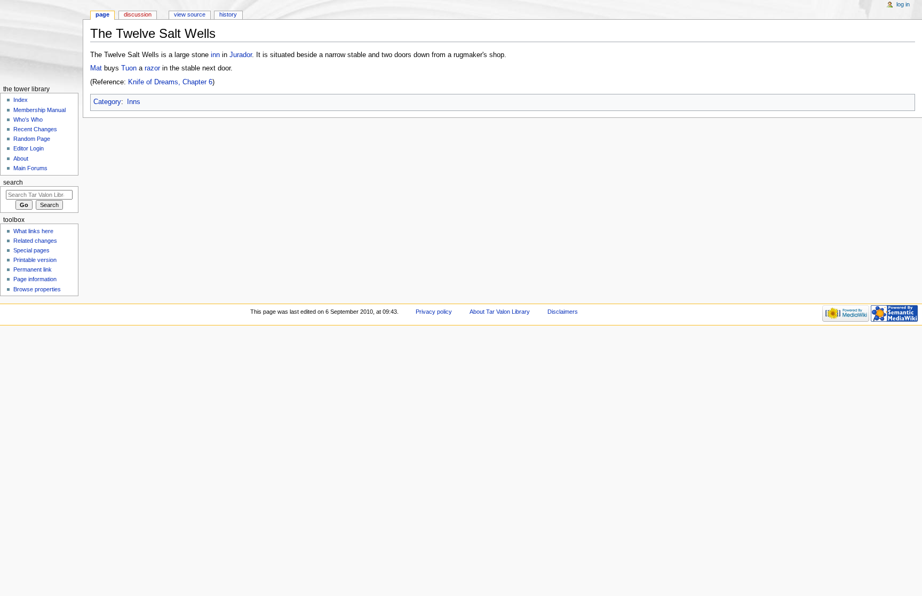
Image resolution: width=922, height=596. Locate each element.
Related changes (35, 240)
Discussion (138, 14)
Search (13, 182)
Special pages (31, 250)
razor (152, 68)
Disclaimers (562, 311)
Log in (903, 4)
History (228, 14)
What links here (33, 231)
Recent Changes (35, 129)
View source (189, 14)
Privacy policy (434, 311)
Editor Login (28, 148)
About (20, 158)
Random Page (31, 139)
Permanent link (32, 269)
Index (20, 100)
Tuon (129, 68)
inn (215, 55)
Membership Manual (39, 110)
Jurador (240, 55)
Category (107, 102)
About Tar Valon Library (500, 311)
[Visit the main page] (41, 41)
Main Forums (30, 168)
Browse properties (37, 289)
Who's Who (28, 119)
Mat (96, 68)
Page (102, 14)
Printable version (35, 260)
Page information (35, 279)
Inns (133, 102)
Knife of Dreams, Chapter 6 (170, 82)
